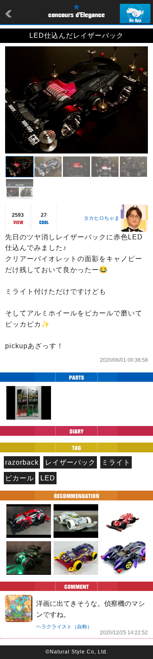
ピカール (19, 478)
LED (47, 478)
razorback (22, 462)
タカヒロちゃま (101, 218)
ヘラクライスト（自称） (64, 627)
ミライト (116, 462)
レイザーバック (70, 462)
